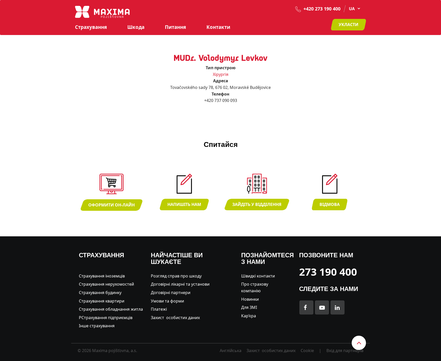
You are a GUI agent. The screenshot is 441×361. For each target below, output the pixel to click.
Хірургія (220, 74)
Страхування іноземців (102, 276)
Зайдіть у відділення (256, 204)
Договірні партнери (170, 292)
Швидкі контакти (258, 276)
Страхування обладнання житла (111, 309)
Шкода (135, 27)
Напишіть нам (184, 204)
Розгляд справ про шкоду (176, 276)
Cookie (307, 350)
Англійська (230, 350)
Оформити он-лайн (111, 205)
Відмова (330, 204)
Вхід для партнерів (344, 350)
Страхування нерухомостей (106, 284)
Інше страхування (97, 326)
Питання (175, 27)
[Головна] (102, 11)
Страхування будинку (100, 292)
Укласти (348, 24)
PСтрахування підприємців (105, 317)
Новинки (250, 299)
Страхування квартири (101, 301)
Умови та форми (167, 301)
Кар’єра (248, 316)
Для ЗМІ (249, 307)
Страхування (91, 27)
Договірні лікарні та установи (180, 284)
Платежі (159, 309)
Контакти (218, 27)
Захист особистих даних (175, 317)
